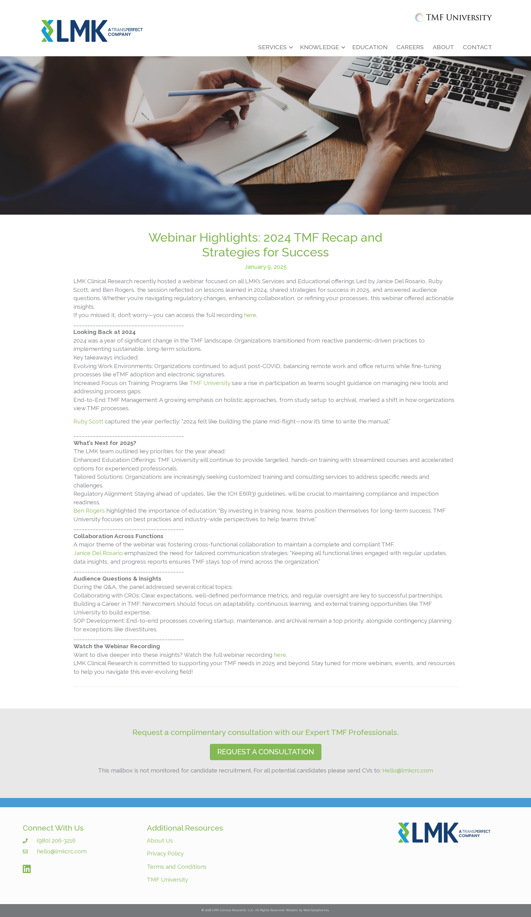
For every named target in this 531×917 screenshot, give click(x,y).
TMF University (209, 382)
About (443, 47)
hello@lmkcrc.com (62, 851)
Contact (477, 47)
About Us (160, 840)
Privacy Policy (165, 853)
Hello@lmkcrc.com (407, 770)
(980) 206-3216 (56, 840)
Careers (410, 47)
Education (369, 47)
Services (272, 47)
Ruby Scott (88, 421)
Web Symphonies (316, 910)
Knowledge (319, 47)
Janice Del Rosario (98, 553)
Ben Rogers (89, 510)
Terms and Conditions (176, 866)
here (250, 315)
